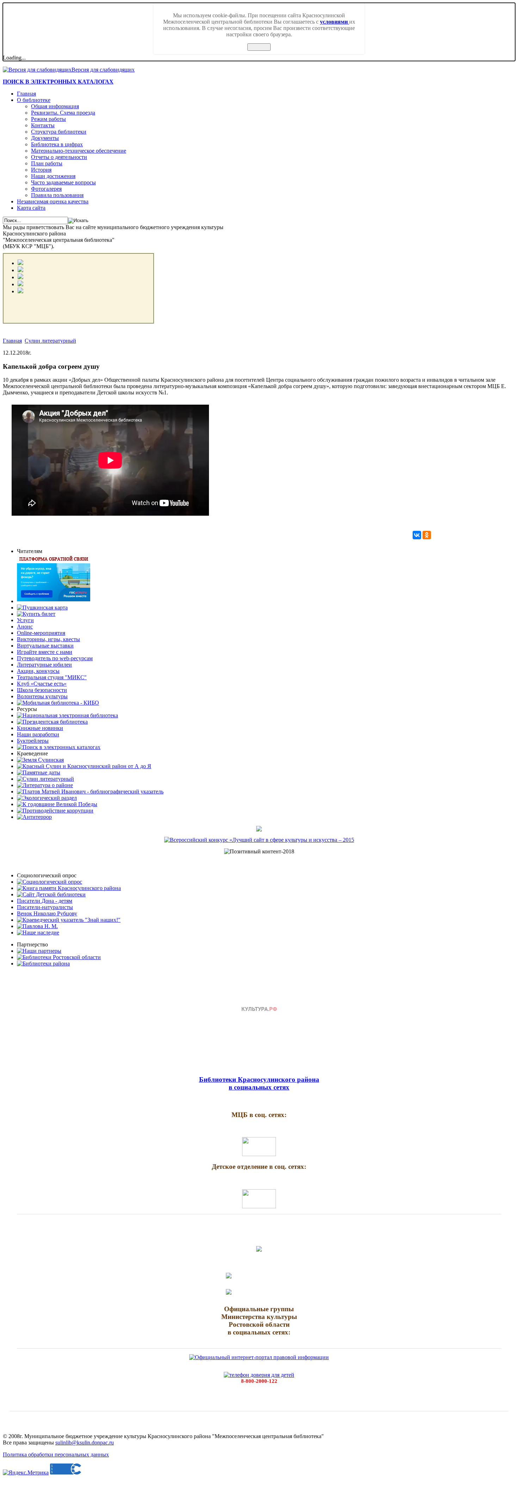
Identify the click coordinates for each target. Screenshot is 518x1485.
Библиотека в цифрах (57, 144)
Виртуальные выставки (45, 646)
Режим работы (48, 119)
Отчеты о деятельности (59, 157)
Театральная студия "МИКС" (52, 677)
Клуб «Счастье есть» (42, 684)
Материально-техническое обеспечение (78, 151)
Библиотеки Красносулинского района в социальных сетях (259, 1083)
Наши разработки (38, 734)
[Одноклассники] (427, 535)
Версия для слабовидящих (103, 70)
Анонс (25, 627)
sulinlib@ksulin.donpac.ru (84, 1443)
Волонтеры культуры (42, 696)
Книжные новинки (40, 728)
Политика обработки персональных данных (56, 1455)
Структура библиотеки (58, 132)
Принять (259, 47)
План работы (46, 163)
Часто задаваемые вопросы (63, 182)
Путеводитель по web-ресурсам (55, 658)
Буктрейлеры (33, 741)
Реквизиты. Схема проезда (63, 113)
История (41, 170)
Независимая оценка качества (52, 201)
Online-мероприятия (41, 633)
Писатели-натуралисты (45, 907)
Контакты (43, 125)
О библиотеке (33, 100)
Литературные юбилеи (44, 665)
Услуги (25, 620)
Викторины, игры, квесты (48, 639)
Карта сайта (31, 208)
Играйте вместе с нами (44, 652)
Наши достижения (53, 176)
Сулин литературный (50, 341)
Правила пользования (57, 195)
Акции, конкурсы (38, 671)
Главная (26, 94)
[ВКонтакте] (417, 535)
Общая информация (55, 106)
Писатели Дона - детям (44, 901)
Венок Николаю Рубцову (47, 913)
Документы (45, 138)
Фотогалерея (46, 189)
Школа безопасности (42, 690)
